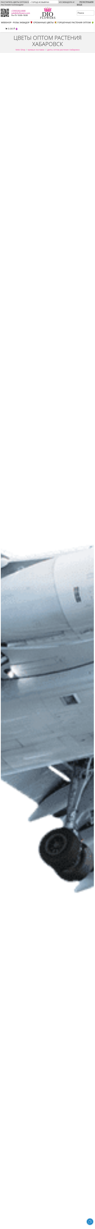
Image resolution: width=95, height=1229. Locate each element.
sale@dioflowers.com (20, 13)
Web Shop (20, 50)
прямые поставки (36, 50)
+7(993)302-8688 (18, 10)
